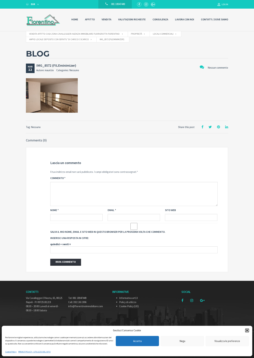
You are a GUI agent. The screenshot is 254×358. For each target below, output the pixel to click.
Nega (182, 341)
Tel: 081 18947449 (77, 298)
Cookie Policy (11, 351)
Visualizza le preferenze (227, 341)
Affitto (90, 19)
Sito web (170, 210)
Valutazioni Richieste (132, 19)
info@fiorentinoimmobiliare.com (85, 306)
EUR (33, 4)
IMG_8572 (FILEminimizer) (56, 65)
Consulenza (160, 19)
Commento (57, 178)
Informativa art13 (128, 298)
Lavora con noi (184, 19)
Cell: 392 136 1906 (77, 302)
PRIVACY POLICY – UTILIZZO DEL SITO (34, 351)
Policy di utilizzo (127, 302)
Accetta (137, 341)
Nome (54, 210)
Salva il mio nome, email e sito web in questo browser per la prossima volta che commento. (107, 231)
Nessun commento (218, 67)
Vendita (106, 19)
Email (112, 210)
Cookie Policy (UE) (129, 306)
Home (74, 19)
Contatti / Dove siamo (214, 19)
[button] (247, 330)
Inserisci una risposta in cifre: (69, 238)
